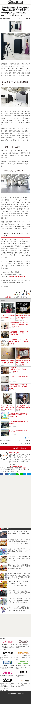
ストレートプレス (24, 19)
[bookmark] (27, 474)
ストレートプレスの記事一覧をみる (15, 448)
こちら (24, 468)
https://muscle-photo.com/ (17, 276)
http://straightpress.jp (15, 466)
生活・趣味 (4, 443)
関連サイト (4, 638)
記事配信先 (4, 690)
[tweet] (10, 474)
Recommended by (20, 437)
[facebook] (4, 474)
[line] (19, 474)
